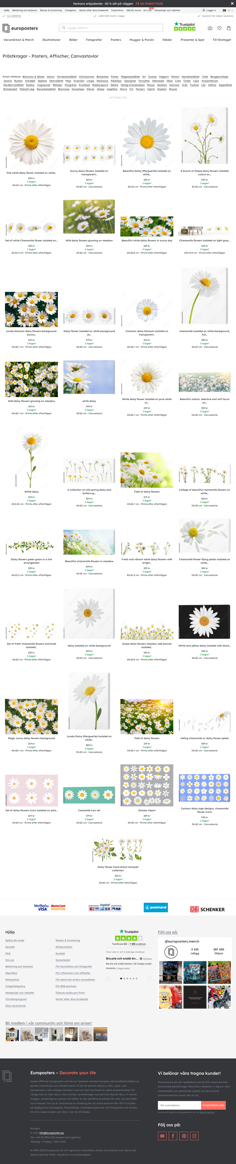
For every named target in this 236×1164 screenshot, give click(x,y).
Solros (51, 76)
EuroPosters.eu (26, 28)
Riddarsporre (100, 85)
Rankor (30, 85)
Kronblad (84, 85)
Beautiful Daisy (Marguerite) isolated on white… (147, 172)
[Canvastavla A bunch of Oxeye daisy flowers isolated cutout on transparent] (204, 136)
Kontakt (10, 946)
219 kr (31, 340)
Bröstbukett (10, 89)
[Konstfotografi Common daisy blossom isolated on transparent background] (146, 309)
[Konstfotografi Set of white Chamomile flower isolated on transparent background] (31, 227)
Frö (131, 89)
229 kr (31, 245)
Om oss (9, 960)
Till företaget (222, 40)
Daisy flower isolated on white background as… (89, 333)
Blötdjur (57, 85)
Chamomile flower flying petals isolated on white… (204, 561)
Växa (170, 80)
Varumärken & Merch (19, 40)
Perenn (175, 76)
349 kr (204, 179)
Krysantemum (210, 80)
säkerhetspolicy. (207, 1112)
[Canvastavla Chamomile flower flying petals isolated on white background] (204, 536)
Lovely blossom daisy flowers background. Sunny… (31, 333)
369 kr (89, 179)
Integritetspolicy (15, 986)
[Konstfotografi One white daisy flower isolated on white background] (31, 142)
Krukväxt (79, 80)
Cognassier (43, 85)
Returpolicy (12, 979)
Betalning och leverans (24, 10)
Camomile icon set (89, 810)
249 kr (204, 245)
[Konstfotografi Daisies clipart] (146, 785)
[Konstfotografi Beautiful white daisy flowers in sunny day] (146, 226)
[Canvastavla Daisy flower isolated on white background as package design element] (89, 317)
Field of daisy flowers (147, 491)
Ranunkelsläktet (46, 89)
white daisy (89, 401)
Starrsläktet (56, 80)
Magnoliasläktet (130, 76)
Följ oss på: (168, 932)
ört (144, 76)
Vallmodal (158, 80)
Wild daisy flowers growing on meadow (89, 240)
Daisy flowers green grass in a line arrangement (31, 561)
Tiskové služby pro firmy (70, 992)
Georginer (130, 80)
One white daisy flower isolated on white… (31, 172)
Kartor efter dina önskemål (93, 10)
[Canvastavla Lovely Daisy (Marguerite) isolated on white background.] (89, 702)
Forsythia (144, 80)
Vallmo (212, 85)
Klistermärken (64, 946)
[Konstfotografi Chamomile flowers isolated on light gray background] (204, 231)
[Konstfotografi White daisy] (31, 457)
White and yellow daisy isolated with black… (204, 645)
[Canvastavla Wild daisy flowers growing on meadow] (89, 218)
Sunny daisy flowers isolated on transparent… (89, 172)
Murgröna (70, 85)
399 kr (204, 340)
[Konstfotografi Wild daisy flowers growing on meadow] (31, 379)
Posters (116, 40)
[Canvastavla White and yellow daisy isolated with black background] (204, 623)
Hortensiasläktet (67, 76)
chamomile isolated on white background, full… (204, 333)
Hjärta (151, 89)
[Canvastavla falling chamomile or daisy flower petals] (204, 722)
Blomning (63, 89)
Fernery (140, 89)
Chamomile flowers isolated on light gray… (204, 240)
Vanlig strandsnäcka (133, 85)
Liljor (196, 80)
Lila (203, 85)
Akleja (100, 89)
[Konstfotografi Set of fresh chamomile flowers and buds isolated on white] (31, 631)
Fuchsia (194, 85)
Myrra (123, 89)
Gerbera (162, 85)
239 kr (31, 178)
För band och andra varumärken (75, 979)
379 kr (89, 340)
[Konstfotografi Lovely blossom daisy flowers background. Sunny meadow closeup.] (31, 309)
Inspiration (117, 10)
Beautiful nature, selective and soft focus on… (204, 401)
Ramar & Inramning (51, 10)
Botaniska (102, 76)
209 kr (118, 875)
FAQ (7, 953)
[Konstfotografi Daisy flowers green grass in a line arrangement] (31, 545)
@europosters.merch (182, 941)
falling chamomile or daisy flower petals (205, 738)
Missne (173, 89)
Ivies (178, 80)
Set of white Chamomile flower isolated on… (31, 240)
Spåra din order (14, 940)
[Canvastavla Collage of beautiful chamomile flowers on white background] (204, 474)
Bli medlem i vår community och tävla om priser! (48, 1023)
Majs (68, 80)
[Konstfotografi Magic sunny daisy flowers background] (31, 716)
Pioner (115, 76)
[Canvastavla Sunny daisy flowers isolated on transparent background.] (89, 155)
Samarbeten (63, 960)
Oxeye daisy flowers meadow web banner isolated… (147, 645)
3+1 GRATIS (14, 15)
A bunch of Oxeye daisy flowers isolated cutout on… (205, 172)
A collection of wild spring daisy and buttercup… (89, 491)
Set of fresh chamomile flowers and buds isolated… (31, 645)
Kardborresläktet (13, 85)
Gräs (185, 85)
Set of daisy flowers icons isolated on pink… (32, 810)
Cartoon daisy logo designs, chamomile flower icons (204, 810)
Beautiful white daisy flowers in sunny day (147, 240)
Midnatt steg (27, 89)
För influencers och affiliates (73, 973)
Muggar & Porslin (142, 40)
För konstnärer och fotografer (74, 966)
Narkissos (102, 80)
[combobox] (111, 28)
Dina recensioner (15, 1005)
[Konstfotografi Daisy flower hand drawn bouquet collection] (118, 849)
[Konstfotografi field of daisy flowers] (146, 716)
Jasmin (7, 80)
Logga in (211, 10)
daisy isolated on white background (89, 645)
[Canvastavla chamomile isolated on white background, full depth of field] (204, 297)
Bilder (73, 40)
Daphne (42, 80)
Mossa (151, 85)
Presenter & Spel (192, 40)
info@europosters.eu (51, 1132)
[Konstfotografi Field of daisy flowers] (146, 470)
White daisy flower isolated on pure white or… (147, 401)
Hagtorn (164, 76)
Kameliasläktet (190, 76)
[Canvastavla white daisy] (89, 378)
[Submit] (63, 27)
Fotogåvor (70, 10)
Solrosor (174, 85)
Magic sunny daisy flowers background (31, 738)
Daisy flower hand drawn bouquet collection (118, 868)
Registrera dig (213, 1105)
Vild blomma (86, 76)
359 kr (89, 498)
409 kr (89, 566)
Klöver (91, 89)
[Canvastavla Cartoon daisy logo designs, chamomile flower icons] (204, 788)
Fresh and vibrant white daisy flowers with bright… (147, 561)
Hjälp (6, 10)
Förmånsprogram (16, 999)
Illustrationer (51, 40)
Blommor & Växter (34, 76)
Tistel (205, 76)
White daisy (32, 491)
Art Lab (148, 10)
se (229, 10)
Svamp (152, 76)
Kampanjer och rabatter (167, 10)
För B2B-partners (66, 986)
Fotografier (94, 40)
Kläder (167, 40)
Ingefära (112, 89)
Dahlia (114, 85)
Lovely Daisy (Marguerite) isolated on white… (89, 738)
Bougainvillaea (219, 76)
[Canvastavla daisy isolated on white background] (89, 614)
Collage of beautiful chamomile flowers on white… (204, 491)
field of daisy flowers (146, 738)
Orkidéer (30, 80)
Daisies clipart (146, 810)
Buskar (18, 80)
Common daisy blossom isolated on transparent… (147, 333)
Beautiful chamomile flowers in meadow (89, 561)
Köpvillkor (11, 973)
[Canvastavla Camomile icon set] (89, 796)
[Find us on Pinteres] (183, 1136)
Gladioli (162, 89)
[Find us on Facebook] (173, 1136)
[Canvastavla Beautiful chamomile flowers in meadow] (89, 543)
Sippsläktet (225, 85)
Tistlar (187, 80)
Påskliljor (116, 80)
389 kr (204, 568)
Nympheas (78, 89)
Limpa (90, 80)
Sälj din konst (133, 10)
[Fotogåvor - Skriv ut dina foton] (210, 28)
